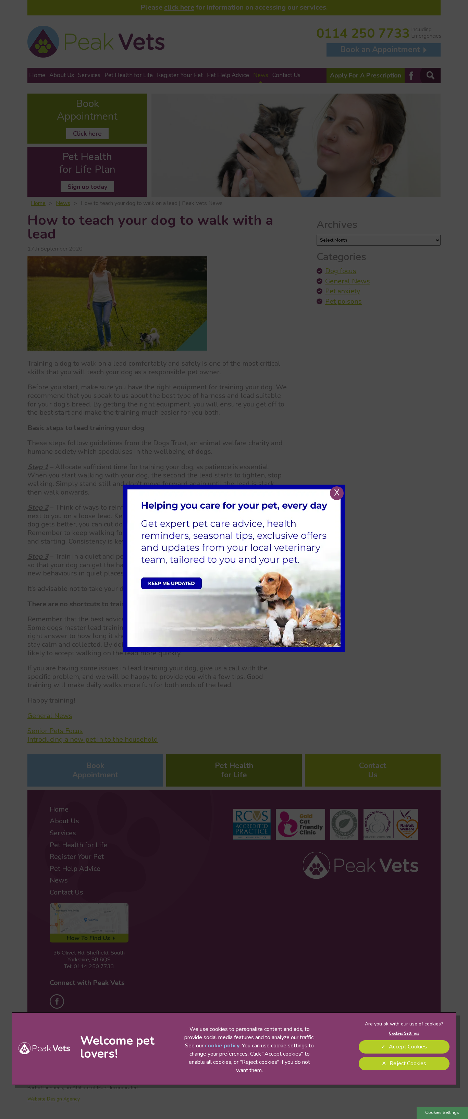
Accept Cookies (408, 1046)
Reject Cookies (408, 1063)
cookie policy (222, 1045)
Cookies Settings (442, 1112)
